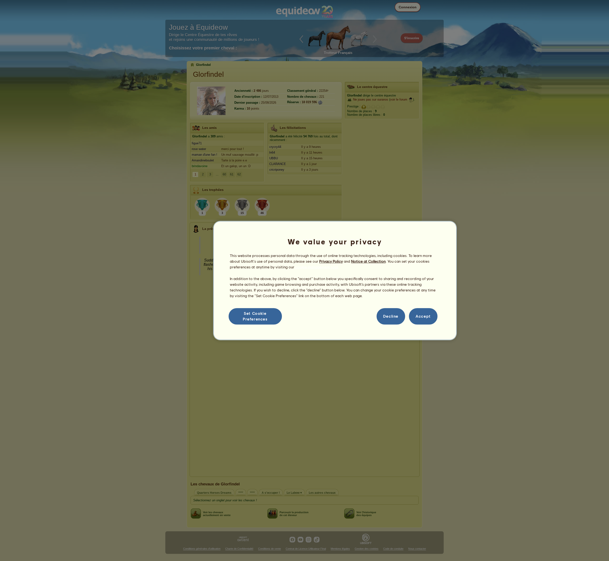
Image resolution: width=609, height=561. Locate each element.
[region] (335, 280)
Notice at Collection (368, 261)
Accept (423, 316)
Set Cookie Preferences (255, 316)
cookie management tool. (317, 267)
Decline (390, 316)
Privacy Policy (331, 261)
